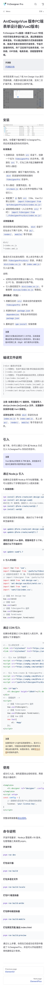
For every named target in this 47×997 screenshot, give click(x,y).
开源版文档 (9, 67)
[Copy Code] (42, 242)
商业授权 (22, 818)
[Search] (35, 4)
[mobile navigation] (43, 4)
